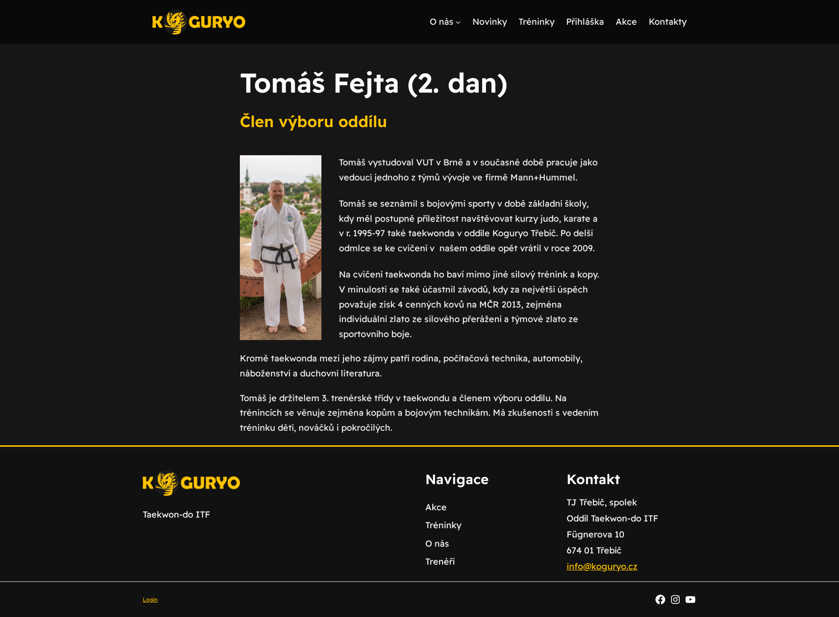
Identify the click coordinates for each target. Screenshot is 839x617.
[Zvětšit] (309, 168)
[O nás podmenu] (458, 22)
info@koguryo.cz (602, 566)
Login (150, 599)
